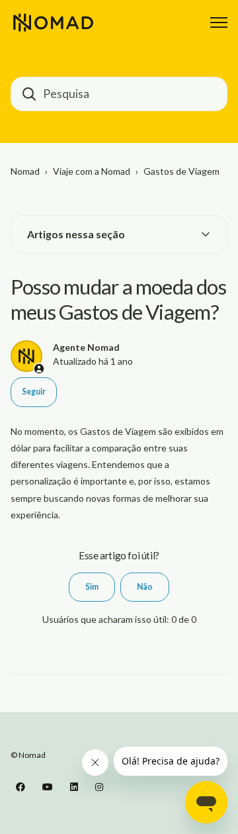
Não (145, 587)
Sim (92, 587)
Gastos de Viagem (181, 171)
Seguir (34, 391)
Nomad (25, 171)
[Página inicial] (53, 22)
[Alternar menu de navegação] (219, 22)
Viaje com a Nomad (91, 171)
